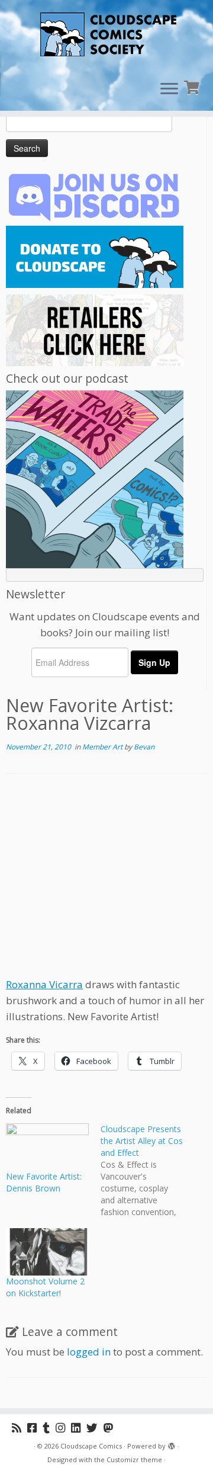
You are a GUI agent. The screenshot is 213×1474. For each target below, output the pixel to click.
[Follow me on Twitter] (95, 1427)
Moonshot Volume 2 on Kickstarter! (45, 1287)
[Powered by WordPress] (171, 1444)
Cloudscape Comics (91, 1445)
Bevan (144, 747)
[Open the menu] (169, 89)
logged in (89, 1351)
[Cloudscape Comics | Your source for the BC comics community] (106, 35)
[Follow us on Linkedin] (78, 1427)
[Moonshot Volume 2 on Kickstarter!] (47, 1252)
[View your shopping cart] (193, 86)
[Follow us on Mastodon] (111, 1427)
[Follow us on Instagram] (63, 1427)
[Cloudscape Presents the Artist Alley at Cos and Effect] (148, 1170)
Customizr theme (134, 1459)
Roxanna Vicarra (44, 984)
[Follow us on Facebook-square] (35, 1427)
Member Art (103, 747)
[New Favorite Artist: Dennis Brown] (47, 1147)
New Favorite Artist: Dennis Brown (44, 1182)
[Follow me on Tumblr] (49, 1427)
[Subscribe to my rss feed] (19, 1427)
